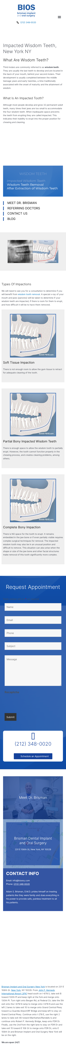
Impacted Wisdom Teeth (26, 181)
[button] (59, 16)
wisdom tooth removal (29, 294)
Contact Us (17, 213)
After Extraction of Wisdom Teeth (32, 188)
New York (16, 990)
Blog (11, 219)
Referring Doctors (23, 208)
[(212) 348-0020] (33, 737)
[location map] (33, 950)
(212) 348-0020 (33, 744)
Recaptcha (12, 692)
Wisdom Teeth (33, 174)
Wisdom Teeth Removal (25, 184)
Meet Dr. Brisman (22, 203)
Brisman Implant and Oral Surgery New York (23, 986)
